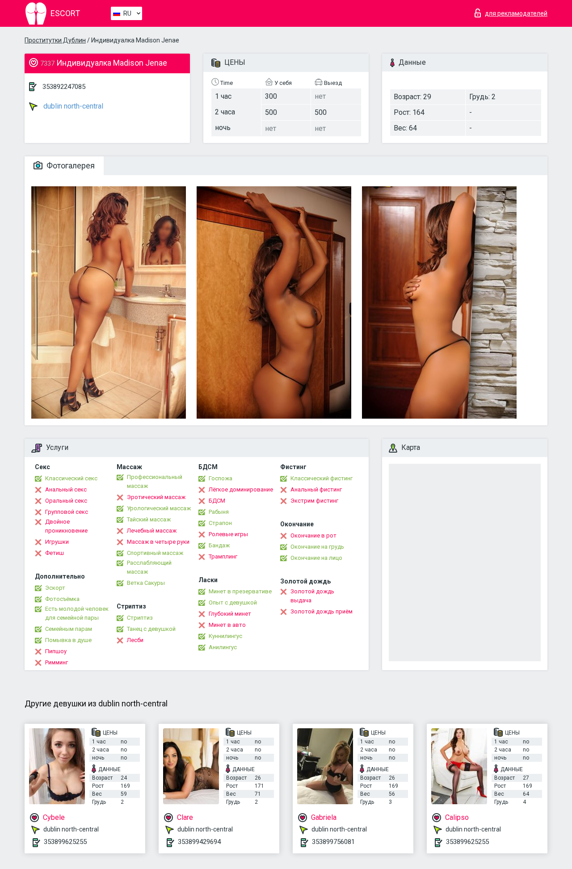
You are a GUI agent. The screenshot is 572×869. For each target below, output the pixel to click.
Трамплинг (223, 556)
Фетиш (54, 553)
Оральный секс (66, 500)
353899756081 (333, 842)
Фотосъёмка (62, 599)
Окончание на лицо (316, 557)
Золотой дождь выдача (312, 596)
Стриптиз (140, 617)
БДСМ (217, 500)
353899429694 (199, 842)
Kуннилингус (225, 636)
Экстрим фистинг (314, 500)
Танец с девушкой (151, 629)
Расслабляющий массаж (149, 567)
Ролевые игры (228, 534)
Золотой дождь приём (321, 611)
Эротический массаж (156, 497)
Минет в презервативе (240, 591)
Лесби (135, 640)
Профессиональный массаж (154, 481)
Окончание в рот (313, 535)
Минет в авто (227, 624)
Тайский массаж (149, 519)
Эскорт (55, 587)
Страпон (220, 523)
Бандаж (219, 545)
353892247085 (63, 87)
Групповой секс (66, 511)
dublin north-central (72, 106)
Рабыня (219, 511)
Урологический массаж (159, 508)
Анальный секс (66, 489)
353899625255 (65, 842)
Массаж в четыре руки (158, 541)
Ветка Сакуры (146, 582)
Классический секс (71, 478)
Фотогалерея (70, 165)
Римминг (56, 662)
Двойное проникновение (66, 526)
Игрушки (57, 541)
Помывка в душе (68, 640)
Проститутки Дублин (55, 40)
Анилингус (223, 647)
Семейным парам (68, 629)
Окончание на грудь (317, 546)
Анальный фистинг (316, 489)
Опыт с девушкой (233, 602)
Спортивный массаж (155, 553)
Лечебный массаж (152, 530)
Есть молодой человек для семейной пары (77, 613)
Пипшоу (56, 651)
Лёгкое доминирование (241, 489)
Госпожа (220, 478)
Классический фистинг (321, 478)
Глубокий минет (230, 613)
